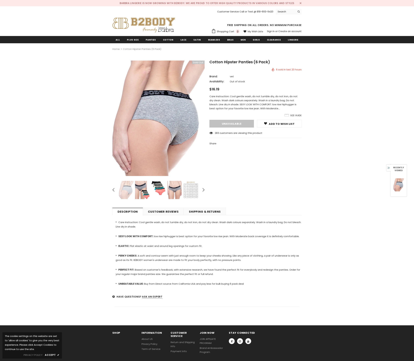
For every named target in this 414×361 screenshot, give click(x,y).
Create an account (290, 31)
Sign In (271, 31)
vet (232, 76)
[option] (158, 118)
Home (116, 49)
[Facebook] (232, 341)
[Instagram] (240, 341)
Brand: (213, 76)
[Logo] (144, 24)
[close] (300, 3)
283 (217, 133)
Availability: (216, 81)
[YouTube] (248, 341)
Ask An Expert (152, 296)
